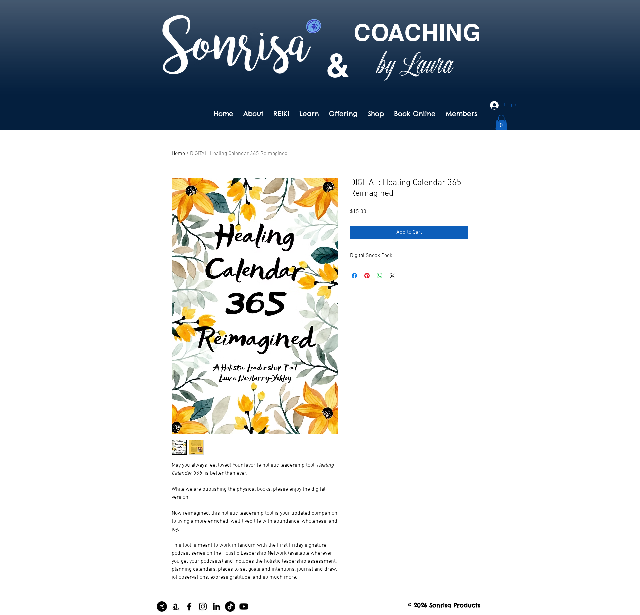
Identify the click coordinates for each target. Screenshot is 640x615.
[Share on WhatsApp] (380, 276)
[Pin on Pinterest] (367, 276)
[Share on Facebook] (354, 276)
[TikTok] (230, 606)
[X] (162, 606)
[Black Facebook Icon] (189, 606)
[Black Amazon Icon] (175, 606)
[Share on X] (392, 276)
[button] (501, 122)
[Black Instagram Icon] (203, 606)
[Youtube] (244, 606)
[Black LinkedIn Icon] (216, 606)
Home (178, 153)
